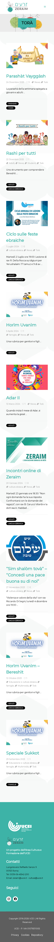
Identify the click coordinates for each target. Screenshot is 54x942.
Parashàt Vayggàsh (26, 76)
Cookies (25, 935)
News (37, 82)
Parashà (12, 104)
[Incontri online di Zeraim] (27, 450)
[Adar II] (27, 377)
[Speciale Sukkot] (27, 732)
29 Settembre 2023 (15, 759)
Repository (37, 935)
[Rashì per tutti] (27, 132)
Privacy (15, 935)
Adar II (13, 397)
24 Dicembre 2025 (15, 82)
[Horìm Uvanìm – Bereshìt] (27, 645)
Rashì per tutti (21, 153)
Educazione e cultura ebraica (23, 682)
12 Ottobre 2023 (14, 678)
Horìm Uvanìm (21, 324)
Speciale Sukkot (22, 753)
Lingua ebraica (15, 189)
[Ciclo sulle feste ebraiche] (27, 213)
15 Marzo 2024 (13, 404)
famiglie (13, 335)
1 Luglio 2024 (12, 246)
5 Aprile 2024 (12, 331)
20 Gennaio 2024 (14, 483)
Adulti (12, 163)
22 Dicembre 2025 (15, 159)
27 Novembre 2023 (15, 587)
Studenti (32, 163)
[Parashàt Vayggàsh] (27, 55)
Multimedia (23, 685)
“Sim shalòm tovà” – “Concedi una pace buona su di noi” (26, 575)
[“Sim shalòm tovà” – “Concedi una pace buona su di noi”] (27, 548)
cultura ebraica (16, 250)
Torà (46, 82)
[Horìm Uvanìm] (27, 304)
